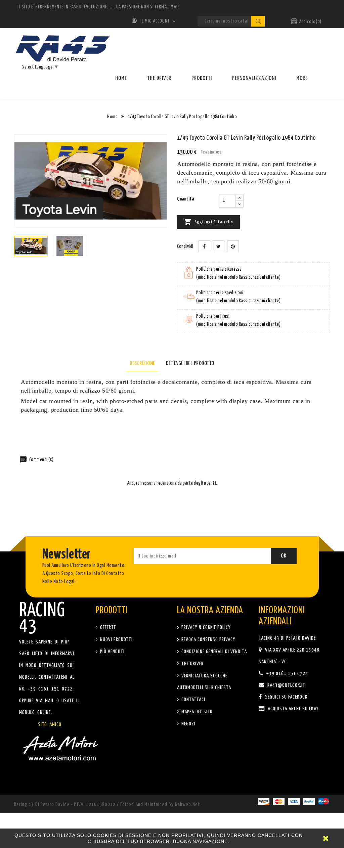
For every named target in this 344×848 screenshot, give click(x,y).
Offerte (107, 627)
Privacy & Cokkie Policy (205, 627)
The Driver (159, 78)
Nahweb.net (187, 804)
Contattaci (192, 699)
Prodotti (201, 78)
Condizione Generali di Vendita (213, 651)
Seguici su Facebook (285, 697)
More (302, 78)
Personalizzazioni (254, 78)
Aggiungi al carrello (208, 222)
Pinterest (233, 246)
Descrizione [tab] (142, 363)
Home (121, 78)
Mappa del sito (196, 711)
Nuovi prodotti (116, 639)
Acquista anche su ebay (292, 708)
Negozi (188, 723)
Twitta (218, 246)
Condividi (204, 246)
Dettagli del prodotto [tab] (190, 363)
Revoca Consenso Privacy (207, 639)
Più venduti (112, 651)
